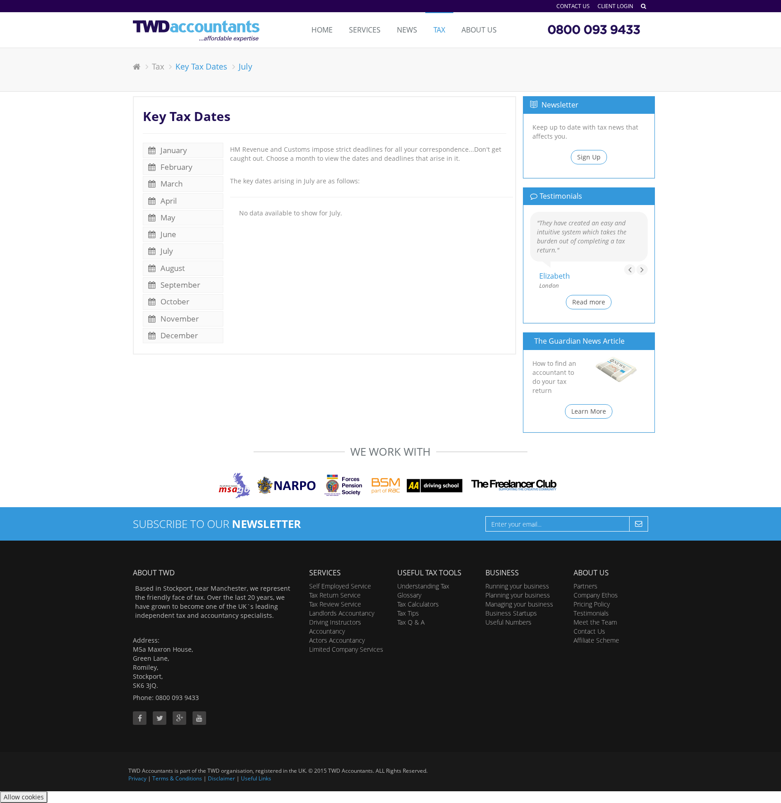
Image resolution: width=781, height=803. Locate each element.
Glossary (409, 595)
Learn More (588, 411)
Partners (586, 586)
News (407, 30)
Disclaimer (221, 778)
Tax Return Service (335, 595)
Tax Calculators (418, 604)
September (179, 285)
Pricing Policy (592, 604)
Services (365, 30)
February (176, 167)
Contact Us (573, 6)
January (173, 150)
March (171, 183)
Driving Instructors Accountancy (335, 626)
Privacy (137, 778)
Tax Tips (408, 613)
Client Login (615, 6)
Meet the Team (595, 622)
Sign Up (589, 157)
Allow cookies (24, 797)
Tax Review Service (335, 604)
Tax (439, 30)
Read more (588, 302)
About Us (479, 30)
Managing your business (519, 604)
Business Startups (511, 613)
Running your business (517, 586)
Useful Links (256, 778)
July (166, 251)
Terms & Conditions (177, 778)
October (174, 301)
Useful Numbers (508, 622)
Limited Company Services (346, 649)
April (168, 201)
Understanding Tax (423, 586)
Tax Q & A (410, 622)
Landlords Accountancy (341, 613)
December (178, 335)
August (172, 268)
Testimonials (591, 613)
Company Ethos (596, 595)
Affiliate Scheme (596, 640)
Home (322, 30)
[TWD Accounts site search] (643, 6)
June (167, 234)
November (179, 318)
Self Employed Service (340, 586)
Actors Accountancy (337, 640)
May (167, 217)
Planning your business (517, 595)
